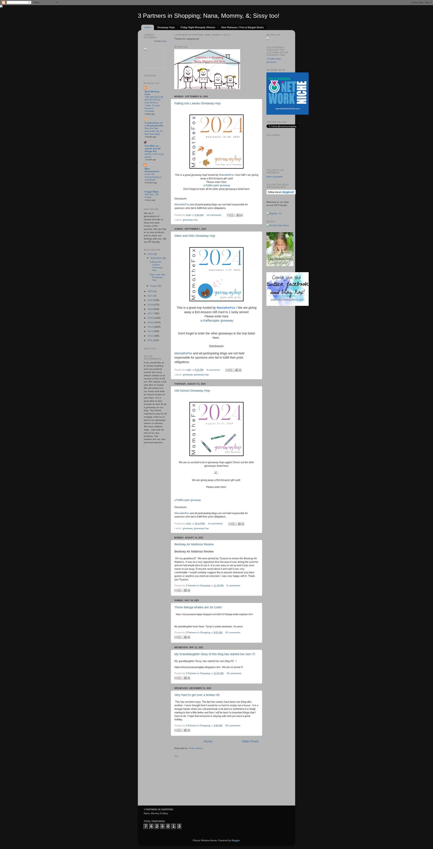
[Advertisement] (199, 780)
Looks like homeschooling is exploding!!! (153, 177)
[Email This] (228, 215)
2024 (150, 254)
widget (164, 41)
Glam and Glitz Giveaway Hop (194, 235)
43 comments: (234, 673)
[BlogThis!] (231, 215)
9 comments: (234, 585)
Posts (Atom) (196, 748)
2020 (150, 300)
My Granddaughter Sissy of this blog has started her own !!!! (214, 654)
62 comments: (233, 632)
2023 (150, 291)
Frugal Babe (152, 191)
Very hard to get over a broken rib (197, 695)
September (156, 258)
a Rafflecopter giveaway (217, 185)
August (154, 286)
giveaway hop (190, 220)
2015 (150, 322)
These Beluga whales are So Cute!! (198, 607)
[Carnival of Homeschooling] (279, 265)
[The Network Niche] (287, 114)
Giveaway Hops (166, 27)
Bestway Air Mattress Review (194, 544)
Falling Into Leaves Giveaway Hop (197, 103)
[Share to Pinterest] (241, 215)
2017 (150, 313)
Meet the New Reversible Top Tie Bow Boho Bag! (154, 131)
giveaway (188, 374)
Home (147, 27)
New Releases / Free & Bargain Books (242, 27)
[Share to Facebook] (238, 215)
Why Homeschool (152, 170)
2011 (150, 340)
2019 (150, 304)
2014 (150, 327)
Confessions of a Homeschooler (154, 124)
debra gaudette (274, 176)
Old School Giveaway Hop (192, 390)
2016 (150, 318)
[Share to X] (235, 215)
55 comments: (233, 725)
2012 (150, 336)
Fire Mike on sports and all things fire (153, 149)
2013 (150, 331)
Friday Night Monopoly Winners (198, 27)
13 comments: (214, 215)
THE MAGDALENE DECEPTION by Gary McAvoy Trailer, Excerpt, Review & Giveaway (154, 104)
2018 (150, 309)
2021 (150, 296)
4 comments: (214, 370)
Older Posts (250, 741)
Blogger (236, 840)
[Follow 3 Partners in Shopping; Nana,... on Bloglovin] (281, 194)
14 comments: (216, 523)
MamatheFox (226, 175)
